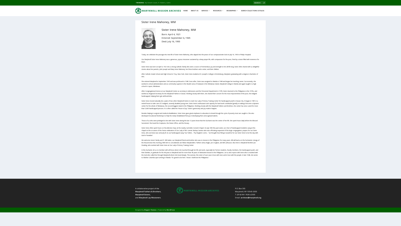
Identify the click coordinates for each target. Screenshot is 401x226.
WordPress (171, 210)
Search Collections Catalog (252, 11)
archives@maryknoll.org (251, 197)
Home (185, 11)
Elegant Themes (150, 210)
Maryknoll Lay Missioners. (150, 197)
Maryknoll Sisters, (143, 194)
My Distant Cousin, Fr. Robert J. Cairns (158, 3)
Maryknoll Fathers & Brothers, (148, 191)
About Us (194, 11)
